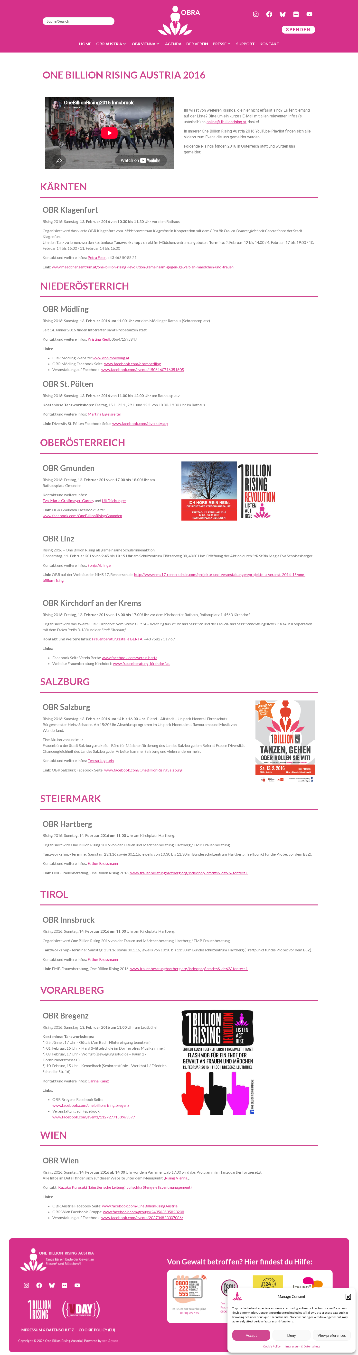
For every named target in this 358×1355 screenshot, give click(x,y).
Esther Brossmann (103, 863)
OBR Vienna (143, 43)
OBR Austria (109, 43)
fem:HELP (227, 1303)
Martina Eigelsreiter (104, 414)
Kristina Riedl (98, 339)
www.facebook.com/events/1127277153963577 (93, 1117)
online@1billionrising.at (226, 122)
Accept (251, 1335)
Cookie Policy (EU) (97, 1329)
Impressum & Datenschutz (302, 1346)
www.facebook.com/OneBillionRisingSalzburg (143, 770)
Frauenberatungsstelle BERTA (117, 639)
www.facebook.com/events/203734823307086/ (142, 1217)
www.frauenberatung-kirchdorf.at (141, 663)
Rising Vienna (176, 1178)
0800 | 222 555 (189, 1312)
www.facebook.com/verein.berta (129, 657)
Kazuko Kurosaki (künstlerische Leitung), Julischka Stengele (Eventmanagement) (125, 1187)
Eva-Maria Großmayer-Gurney (68, 500)
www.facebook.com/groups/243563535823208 (143, 1211)
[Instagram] (256, 14)
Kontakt (269, 43)
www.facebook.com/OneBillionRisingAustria (140, 1206)
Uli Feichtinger (114, 500)
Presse (219, 43)
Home (85, 43)
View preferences (332, 1335)
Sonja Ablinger (100, 565)
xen (105, 1340)
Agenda (173, 43)
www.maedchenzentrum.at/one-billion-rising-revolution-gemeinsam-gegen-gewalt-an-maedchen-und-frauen (143, 267)
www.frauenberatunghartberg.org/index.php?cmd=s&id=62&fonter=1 (189, 872)
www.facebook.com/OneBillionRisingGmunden (82, 515)
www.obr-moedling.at (111, 357)
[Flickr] (296, 14)
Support (245, 43)
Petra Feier (97, 257)
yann (114, 1340)
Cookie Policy (272, 1346)
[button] (348, 1296)
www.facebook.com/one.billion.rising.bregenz (90, 1105)
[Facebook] (269, 14)
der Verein (197, 43)
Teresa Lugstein (101, 760)
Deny (291, 1335)
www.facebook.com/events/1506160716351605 (142, 369)
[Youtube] (309, 14)
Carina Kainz (98, 1081)
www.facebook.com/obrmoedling (132, 363)
